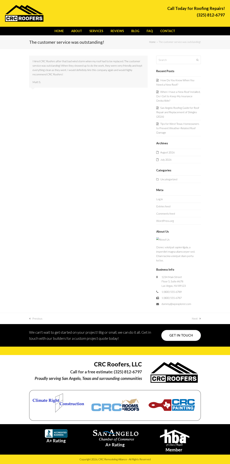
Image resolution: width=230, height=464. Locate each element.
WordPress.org (165, 220)
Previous (35, 319)
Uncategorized (168, 179)
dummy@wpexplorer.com (176, 303)
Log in (159, 199)
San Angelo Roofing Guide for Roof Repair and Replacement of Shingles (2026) (177, 112)
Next (195, 319)
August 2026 (167, 152)
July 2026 (165, 159)
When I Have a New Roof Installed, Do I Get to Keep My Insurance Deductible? (178, 96)
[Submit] (197, 60)
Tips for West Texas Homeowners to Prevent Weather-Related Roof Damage (177, 128)
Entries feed (163, 206)
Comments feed (165, 213)
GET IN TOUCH (181, 335)
